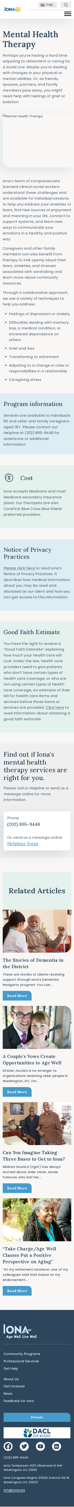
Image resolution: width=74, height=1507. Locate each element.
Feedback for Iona (19, 1401)
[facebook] (8, 1446)
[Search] (66, 5)
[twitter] (24, 1446)
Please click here (19, 568)
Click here (55, 707)
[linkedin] (56, 1446)
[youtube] (40, 1446)
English (51, 5)
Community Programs (22, 1354)
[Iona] (12, 8)
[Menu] (67, 14)
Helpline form (22, 843)
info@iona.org (14, 1490)
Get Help (11, 1368)
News (8, 1393)
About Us (11, 1379)
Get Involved (14, 1386)
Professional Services (21, 1361)
